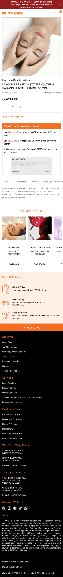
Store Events (8, 342)
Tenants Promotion (11, 371)
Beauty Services (10, 388)
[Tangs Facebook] (4, 508)
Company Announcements (14, 352)
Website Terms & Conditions (15, 561)
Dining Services (9, 393)
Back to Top (33, 327)
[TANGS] (15, 13)
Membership (8, 429)
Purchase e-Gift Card (12, 433)
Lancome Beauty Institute (16, 80)
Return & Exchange (11, 424)
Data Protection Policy (12, 567)
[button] (31, 46)
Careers (5, 366)
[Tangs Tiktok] (20, 508)
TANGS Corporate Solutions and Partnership (22, 397)
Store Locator (8, 356)
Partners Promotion (11, 361)
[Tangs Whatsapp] (26, 508)
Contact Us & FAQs (11, 414)
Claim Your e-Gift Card (12, 438)
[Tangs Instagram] (9, 508)
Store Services (9, 383)
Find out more (37, 7)
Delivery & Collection (12, 419)
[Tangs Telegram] (15, 508)
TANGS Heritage (10, 347)
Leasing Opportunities (12, 402)
